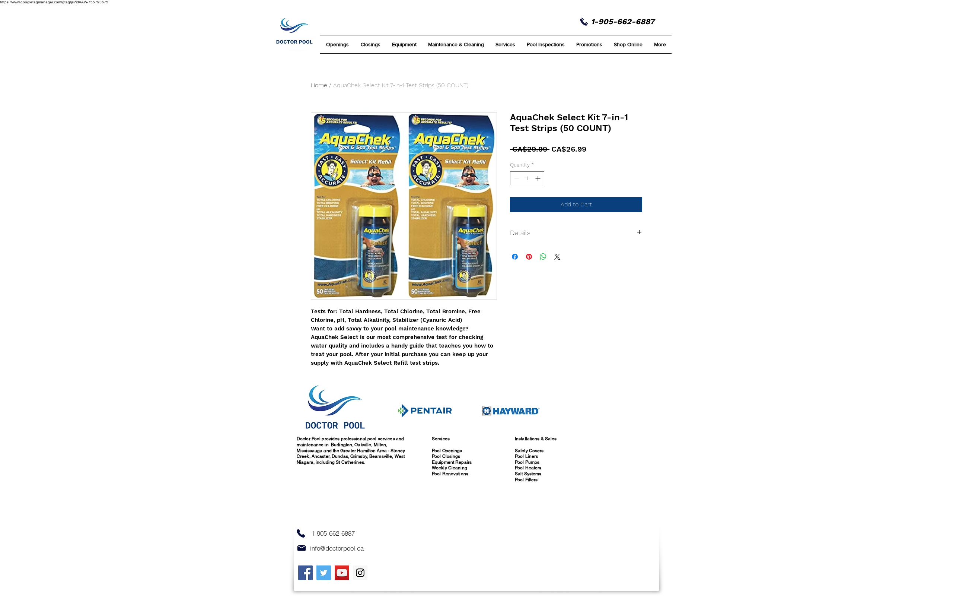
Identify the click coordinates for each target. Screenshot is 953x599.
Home (319, 85)
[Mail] (301, 548)
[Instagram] (360, 572)
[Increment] (538, 178)
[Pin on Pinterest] (529, 256)
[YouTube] (342, 572)
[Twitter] (323, 572)
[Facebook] (305, 572)
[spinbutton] (527, 178)
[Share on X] (557, 256)
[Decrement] (515, 178)
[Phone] (301, 533)
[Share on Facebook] (514, 256)
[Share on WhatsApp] (543, 256)
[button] (456, 44)
